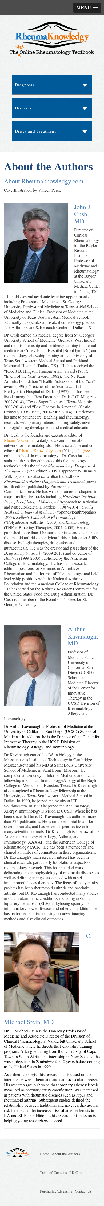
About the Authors (66, 1153)
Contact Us (83, 1191)
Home (44, 1153)
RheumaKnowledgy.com (40, 450)
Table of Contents (53, 1172)
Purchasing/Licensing (56, 1191)
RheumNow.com (18, 440)
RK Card (76, 1172)
